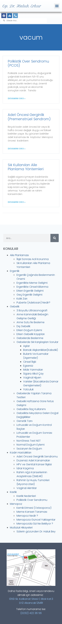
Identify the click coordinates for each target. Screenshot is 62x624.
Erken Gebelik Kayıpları (31, 334)
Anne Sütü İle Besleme (30, 322)
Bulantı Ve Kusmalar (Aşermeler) (35, 356)
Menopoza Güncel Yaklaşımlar (36, 520)
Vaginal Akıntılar (27, 488)
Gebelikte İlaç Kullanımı (31, 409)
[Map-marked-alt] (9, 15)
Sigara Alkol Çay (33, 373)
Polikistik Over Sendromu (32, 500)
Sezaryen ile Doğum (29, 448)
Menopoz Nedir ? (27, 516)
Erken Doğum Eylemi (29, 330)
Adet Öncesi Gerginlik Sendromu (37, 456)
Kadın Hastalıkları (20, 452)
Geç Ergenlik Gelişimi (29, 295)
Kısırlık (13, 492)
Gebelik (14, 306)
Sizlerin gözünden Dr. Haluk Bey (36, 531)
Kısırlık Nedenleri (26, 496)
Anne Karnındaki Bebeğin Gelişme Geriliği (32, 316)
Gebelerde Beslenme (30, 338)
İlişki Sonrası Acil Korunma (33, 259)
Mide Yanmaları (33, 370)
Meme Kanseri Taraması (32, 512)
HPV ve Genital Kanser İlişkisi (34, 464)
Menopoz (16, 504)
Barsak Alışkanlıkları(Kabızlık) (40, 350)
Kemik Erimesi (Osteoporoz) (34, 508)
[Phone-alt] (15, 15)
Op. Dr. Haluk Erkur (21, 6)
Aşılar (26, 346)
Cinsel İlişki (29, 362)
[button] (57, 6)
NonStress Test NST (29, 441)
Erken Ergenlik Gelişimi (30, 291)
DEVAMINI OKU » (16, 98)
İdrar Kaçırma (25, 468)
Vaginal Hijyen (32, 377)
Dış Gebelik (23, 326)
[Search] (54, 238)
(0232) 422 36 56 (31, 613)
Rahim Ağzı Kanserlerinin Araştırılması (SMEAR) (32, 474)
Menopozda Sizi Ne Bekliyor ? (35, 523)
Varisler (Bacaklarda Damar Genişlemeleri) (40, 383)
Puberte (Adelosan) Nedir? (33, 302)
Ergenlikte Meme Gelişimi (32, 283)
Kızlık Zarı (22, 298)
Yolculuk (28, 389)
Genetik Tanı (24, 421)
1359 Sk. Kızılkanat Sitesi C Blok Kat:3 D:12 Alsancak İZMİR (31, 601)
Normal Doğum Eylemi (30, 445)
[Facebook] (3, 15)
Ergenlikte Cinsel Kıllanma (32, 287)
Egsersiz (28, 366)
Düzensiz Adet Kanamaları (33, 460)
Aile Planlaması (19, 255)
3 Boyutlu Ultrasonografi (32, 310)
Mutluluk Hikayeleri (21, 527)
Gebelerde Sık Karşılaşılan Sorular (37, 342)
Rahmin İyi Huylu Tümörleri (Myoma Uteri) (33, 482)
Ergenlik (14, 271)
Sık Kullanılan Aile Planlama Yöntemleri (25, 166)
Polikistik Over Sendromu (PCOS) (28, 63)
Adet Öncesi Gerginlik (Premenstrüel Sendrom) (29, 116)
